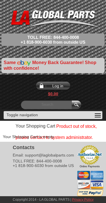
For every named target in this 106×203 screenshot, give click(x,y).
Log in (57, 86)
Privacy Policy (83, 200)
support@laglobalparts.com (49, 155)
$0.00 (53, 94)
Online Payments (90, 166)
